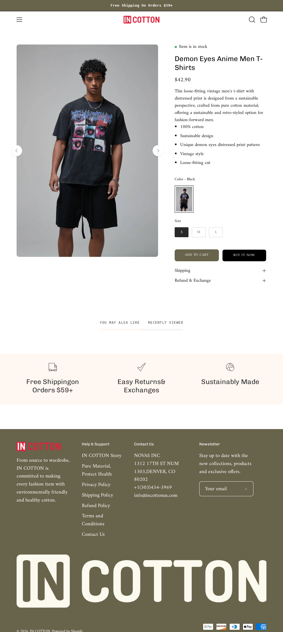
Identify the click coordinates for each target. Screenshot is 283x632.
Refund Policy (96, 505)
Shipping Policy (97, 495)
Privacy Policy (96, 484)
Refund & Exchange (193, 280)
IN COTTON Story (101, 455)
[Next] (158, 150)
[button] (251, 19)
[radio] (184, 199)
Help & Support (95, 444)
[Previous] (16, 150)
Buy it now (244, 255)
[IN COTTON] (141, 19)
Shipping (182, 270)
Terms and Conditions (93, 520)
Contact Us (93, 534)
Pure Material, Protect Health (97, 470)
